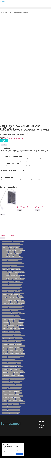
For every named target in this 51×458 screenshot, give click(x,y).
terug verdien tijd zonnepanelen (13, 322)
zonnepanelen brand (17, 281)
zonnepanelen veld (4, 247)
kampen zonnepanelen (16, 356)
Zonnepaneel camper (21, 297)
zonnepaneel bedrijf (5, 300)
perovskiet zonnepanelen (5, 344)
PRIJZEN (2, 214)
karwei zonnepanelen (10, 356)
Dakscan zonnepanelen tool (17, 388)
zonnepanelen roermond (12, 253)
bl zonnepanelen (9, 400)
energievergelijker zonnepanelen (20, 375)
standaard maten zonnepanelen (6, 328)
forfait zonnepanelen (10, 372)
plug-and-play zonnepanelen (5, 341)
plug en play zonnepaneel (12, 341)
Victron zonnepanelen (15, 313)
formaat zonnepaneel (5, 372)
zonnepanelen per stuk (18, 256)
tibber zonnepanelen (16, 319)
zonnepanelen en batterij (21, 275)
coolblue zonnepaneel (11, 391)
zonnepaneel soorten (17, 291)
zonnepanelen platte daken (5, 256)
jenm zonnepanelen (22, 356)
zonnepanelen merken (21, 263)
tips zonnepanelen (4, 319)
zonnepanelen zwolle (15, 241)
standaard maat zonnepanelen (13, 328)
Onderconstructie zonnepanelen (18, 344)
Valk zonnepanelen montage (5, 316)
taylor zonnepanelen (5, 325)
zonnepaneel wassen (5, 291)
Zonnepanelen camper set (5, 281)
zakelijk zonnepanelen (13, 138)
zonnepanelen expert (22, 272)
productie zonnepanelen (5, 338)
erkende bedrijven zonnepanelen (6, 375)
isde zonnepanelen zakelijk (5, 359)
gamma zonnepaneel (5, 369)
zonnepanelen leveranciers (14, 266)
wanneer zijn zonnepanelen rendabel (13, 309)
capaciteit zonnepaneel (11, 394)
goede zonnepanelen (20, 366)
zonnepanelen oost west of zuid (6, 259)
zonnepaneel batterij (10, 300)
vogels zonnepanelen (10, 313)
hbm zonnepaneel (19, 363)
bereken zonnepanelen (20, 400)
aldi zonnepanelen (18, 406)
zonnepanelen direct (22, 278)
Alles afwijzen (12, 453)
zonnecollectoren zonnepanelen (20, 300)
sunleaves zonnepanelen (20, 325)
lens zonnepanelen (17, 353)
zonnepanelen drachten (10, 278)
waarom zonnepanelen (21, 309)
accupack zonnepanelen (11, 410)
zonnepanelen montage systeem (14, 263)
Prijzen (4, 141)
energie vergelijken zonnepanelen (6, 378)
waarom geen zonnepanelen (14, 310)
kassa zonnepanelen (5, 356)
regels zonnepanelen (11, 335)
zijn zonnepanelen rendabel (12, 303)
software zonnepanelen (11, 331)
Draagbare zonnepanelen (19, 385)
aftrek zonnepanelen (18, 407)
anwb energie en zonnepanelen (6, 406)
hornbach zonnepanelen (20, 360)
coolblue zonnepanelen (5, 391)
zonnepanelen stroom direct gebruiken (7, 250)
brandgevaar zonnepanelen (17, 397)
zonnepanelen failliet (16, 272)
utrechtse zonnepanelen (17, 316)
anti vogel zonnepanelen (12, 406)
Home (1, 12)
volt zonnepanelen (4, 313)
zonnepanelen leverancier (20, 266)
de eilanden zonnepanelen (10, 388)
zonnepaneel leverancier (9, 297)
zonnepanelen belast (11, 284)
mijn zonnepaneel (16, 350)
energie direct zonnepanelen (22, 378)
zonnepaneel (14, 300)
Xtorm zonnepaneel (17, 306)
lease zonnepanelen (23, 353)
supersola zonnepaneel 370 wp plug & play (12, 325)
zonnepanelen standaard (22, 250)
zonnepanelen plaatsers (11, 256)
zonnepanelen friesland (10, 272)
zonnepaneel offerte (10, 294)
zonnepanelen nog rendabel (5, 262)
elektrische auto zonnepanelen (6, 381)
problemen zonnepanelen (11, 338)
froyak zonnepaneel (10, 369)
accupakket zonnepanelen (5, 410)
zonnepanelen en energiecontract (6, 275)
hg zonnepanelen (14, 363)
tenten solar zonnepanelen (20, 322)
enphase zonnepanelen (13, 375)
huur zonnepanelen (15, 360)
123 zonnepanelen (11, 413)
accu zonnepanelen (18, 410)
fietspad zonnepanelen (16, 372)
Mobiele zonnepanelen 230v (5, 350)
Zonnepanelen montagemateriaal (6, 263)
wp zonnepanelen (5, 138)
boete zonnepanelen (5, 400)
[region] (13, 449)
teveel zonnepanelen (22, 319)
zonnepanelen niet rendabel (12, 262)
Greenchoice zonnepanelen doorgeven (13, 366)
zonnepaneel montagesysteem (17, 294)
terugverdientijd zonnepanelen (6, 322)
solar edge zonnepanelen (5, 331)
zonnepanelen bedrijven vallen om (18, 284)
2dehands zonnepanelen (5, 413)
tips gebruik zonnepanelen (10, 319)
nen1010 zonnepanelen (11, 347)
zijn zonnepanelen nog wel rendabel (20, 303)
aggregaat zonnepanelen (11, 407)
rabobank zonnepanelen (22, 335)
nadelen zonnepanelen (17, 347)
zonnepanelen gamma (5, 272)
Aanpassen (6, 453)
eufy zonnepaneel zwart (22, 372)
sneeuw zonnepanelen (17, 331)
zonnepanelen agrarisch (5, 288)
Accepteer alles (19, 453)
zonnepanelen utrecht (10, 247)
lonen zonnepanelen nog (5, 353)
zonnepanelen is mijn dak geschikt (6, 269)
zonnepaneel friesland (15, 297)
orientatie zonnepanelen (11, 344)
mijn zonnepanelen (11, 350)
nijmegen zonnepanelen (5, 347)
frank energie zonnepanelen (16, 369)
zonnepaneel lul (4, 297)
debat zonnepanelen (5, 388)
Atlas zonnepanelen (17, 403)
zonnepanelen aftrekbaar (17, 288)
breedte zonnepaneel (10, 397)
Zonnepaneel (2, 1)
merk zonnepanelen (22, 350)
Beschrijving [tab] (4, 144)
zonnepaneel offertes (5, 294)
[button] (25, 8)
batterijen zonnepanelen (5, 403)
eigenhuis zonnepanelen (12, 381)
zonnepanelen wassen (5, 244)
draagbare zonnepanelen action (12, 385)
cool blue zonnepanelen (16, 391)
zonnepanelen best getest (5, 284)
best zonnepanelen (15, 400)
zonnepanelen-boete (10, 241)
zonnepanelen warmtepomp (11, 244)
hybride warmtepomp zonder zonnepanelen (7, 360)
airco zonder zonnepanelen (5, 407)
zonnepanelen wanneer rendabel (18, 244)
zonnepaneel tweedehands (11, 291)
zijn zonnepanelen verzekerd (6, 303)
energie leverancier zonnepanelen (14, 378)
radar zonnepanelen (16, 335)
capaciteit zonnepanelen (5, 394)
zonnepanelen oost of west (13, 259)
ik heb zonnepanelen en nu (12, 359)
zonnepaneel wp (21, 138)
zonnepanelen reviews (18, 253)
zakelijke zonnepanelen (5, 306)
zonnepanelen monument (19, 262)
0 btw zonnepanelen (16, 413)
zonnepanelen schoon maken (6, 253)
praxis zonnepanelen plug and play (18, 338)
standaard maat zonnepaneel (21, 328)
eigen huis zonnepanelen (19, 381)
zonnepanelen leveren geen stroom (6, 266)
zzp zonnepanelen (4, 241)
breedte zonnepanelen (5, 397)
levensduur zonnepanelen (11, 353)
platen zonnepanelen (18, 341)
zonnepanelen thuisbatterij (16, 247)
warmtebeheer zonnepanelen (6, 309)
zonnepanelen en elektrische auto (14, 275)
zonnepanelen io (12, 269)
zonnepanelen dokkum (17, 278)
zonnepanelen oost (19, 259)
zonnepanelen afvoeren (11, 288)
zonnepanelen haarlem (18, 269)
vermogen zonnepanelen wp (22, 313)
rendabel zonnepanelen (5, 335)
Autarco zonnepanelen (11, 403)
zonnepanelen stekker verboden (15, 250)
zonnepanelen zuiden (21, 241)
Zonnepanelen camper (11, 281)
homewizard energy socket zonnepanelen (7, 363)
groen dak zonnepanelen (5, 366)
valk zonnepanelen (12, 316)
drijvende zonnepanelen (5, 385)
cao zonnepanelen (17, 394)
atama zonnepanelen (22, 403)
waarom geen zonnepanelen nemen (6, 310)
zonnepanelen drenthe (5, 278)
